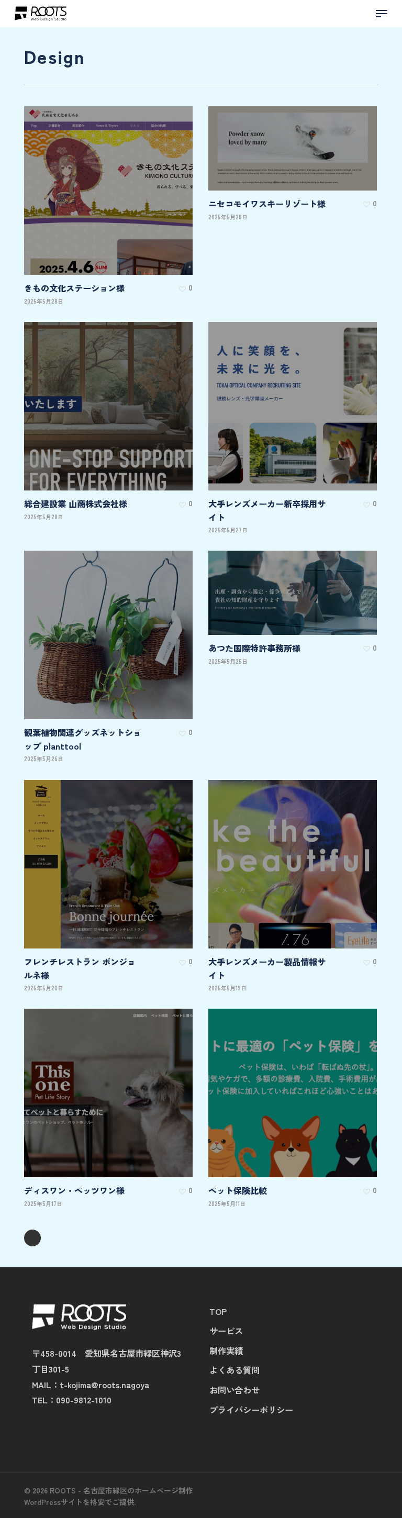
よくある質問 (234, 1370)
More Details (111, 182)
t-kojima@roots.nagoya (104, 1384)
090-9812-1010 (83, 1399)
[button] (381, 13)
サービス (226, 1330)
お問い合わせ (234, 1389)
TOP (218, 1311)
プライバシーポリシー (251, 1409)
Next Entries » (32, 1238)
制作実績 (226, 1350)
